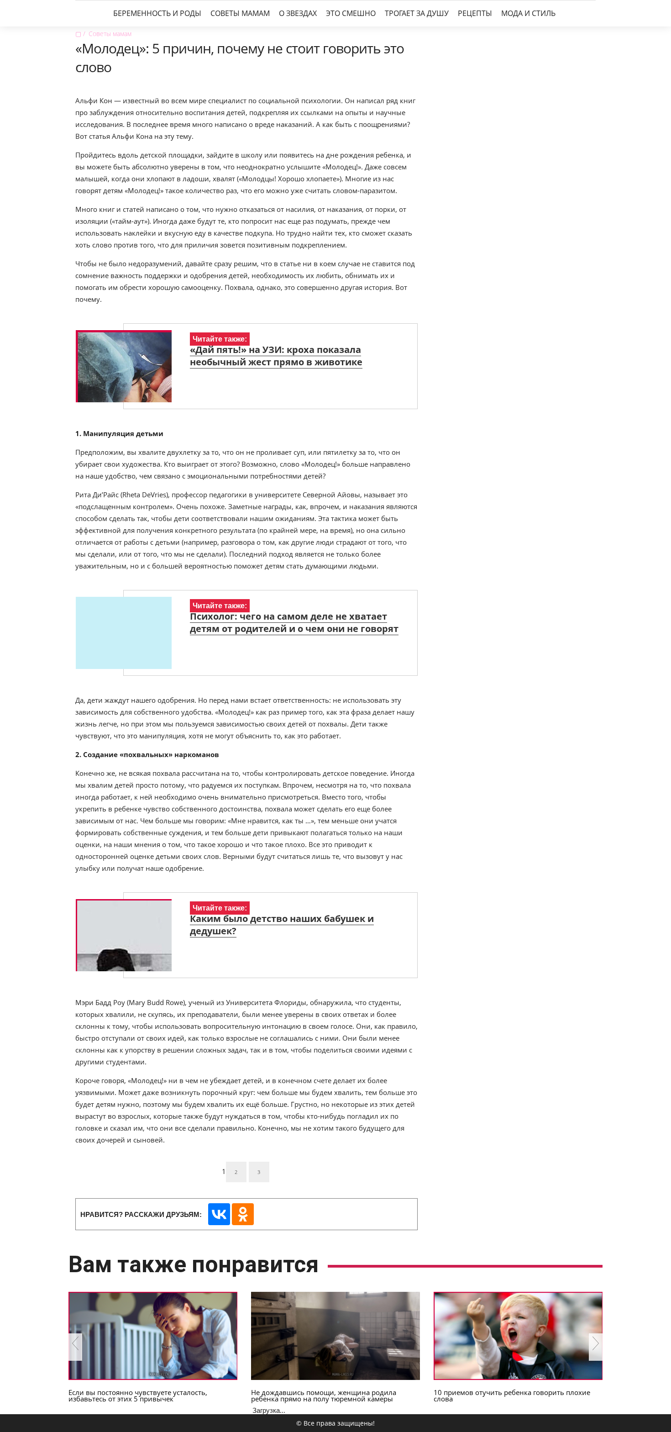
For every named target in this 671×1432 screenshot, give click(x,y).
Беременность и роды (157, 13)
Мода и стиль (528, 13)
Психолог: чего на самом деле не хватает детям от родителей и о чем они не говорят (294, 622)
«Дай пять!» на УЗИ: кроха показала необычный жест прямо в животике (276, 355)
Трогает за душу (417, 13)
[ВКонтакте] (219, 1214)
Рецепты (475, 13)
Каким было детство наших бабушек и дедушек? (282, 924)
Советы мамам (240, 13)
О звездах (298, 13)
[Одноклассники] (243, 1214)
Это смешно (351, 13)
